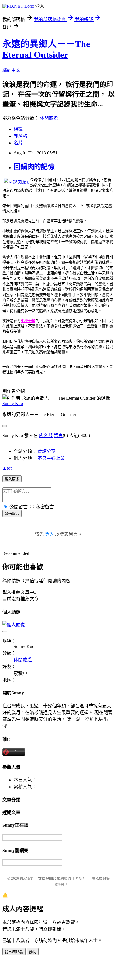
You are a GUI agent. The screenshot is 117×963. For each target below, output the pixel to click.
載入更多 (12, 479)
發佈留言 (12, 514)
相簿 (18, 129)
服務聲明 (60, 884)
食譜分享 (46, 451)
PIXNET (26, 878)
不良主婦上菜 (51, 458)
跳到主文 (11, 70)
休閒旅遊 (49, 118)
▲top (7, 468)
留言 (58, 435)
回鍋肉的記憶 (34, 167)
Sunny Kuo (12, 403)
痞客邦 (46, 435)
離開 (32, 952)
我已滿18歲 (14, 952)
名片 (18, 142)
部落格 (20, 136)
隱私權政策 (100, 878)
